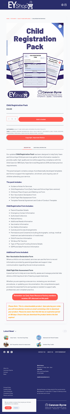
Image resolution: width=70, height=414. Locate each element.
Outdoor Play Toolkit (48, 344)
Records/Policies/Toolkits (37, 129)
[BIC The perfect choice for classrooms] (6, 344)
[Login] (62, 5)
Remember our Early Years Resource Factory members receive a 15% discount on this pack (35, 296)
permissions (10, 133)
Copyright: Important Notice (35, 137)
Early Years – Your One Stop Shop (19, 337)
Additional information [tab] (40, 147)
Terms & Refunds (8, 391)
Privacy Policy (7, 387)
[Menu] (5, 5)
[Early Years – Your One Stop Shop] (6, 337)
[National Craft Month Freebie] (38, 337)
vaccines (40, 133)
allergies (13, 131)
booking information (23, 131)
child (31, 131)
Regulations (33, 133)
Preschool (17, 133)
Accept (8, 407)
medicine (60, 131)
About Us (50, 352)
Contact (6, 372)
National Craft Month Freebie (50, 337)
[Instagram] (8, 352)
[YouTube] (12, 352)
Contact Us (41, 352)
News (5, 374)
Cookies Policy (7, 389)
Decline (16, 407)
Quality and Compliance (21, 129)
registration (25, 133)
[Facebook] (4, 352)
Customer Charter (8, 370)
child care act (37, 131)
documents (46, 131)
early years (53, 131)
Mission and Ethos (8, 395)
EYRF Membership (60, 352)
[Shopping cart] (65, 5)
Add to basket (41, 119)
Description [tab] (27, 147)
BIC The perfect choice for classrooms (20, 344)
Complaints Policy (8, 393)
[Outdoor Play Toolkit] (38, 344)
